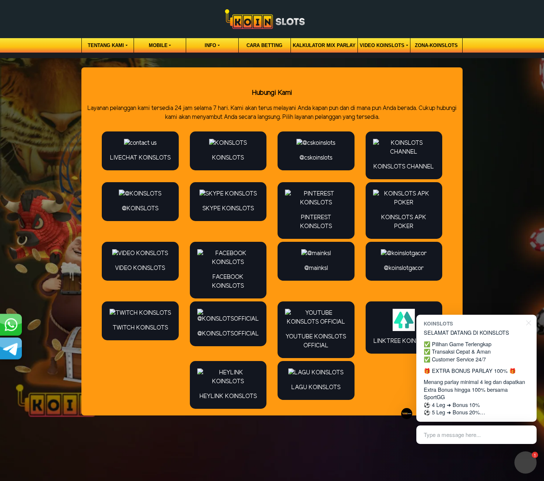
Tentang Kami (106, 45)
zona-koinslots (436, 45)
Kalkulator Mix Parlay (324, 45)
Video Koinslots (382, 45)
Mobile (158, 45)
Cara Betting (264, 45)
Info (210, 45)
